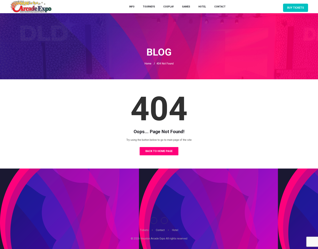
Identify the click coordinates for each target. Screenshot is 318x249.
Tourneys (149, 6)
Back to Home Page (159, 151)
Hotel (202, 6)
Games (186, 6)
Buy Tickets (295, 7)
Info (131, 6)
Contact (220, 6)
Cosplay (168, 6)
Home (147, 63)
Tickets (144, 230)
